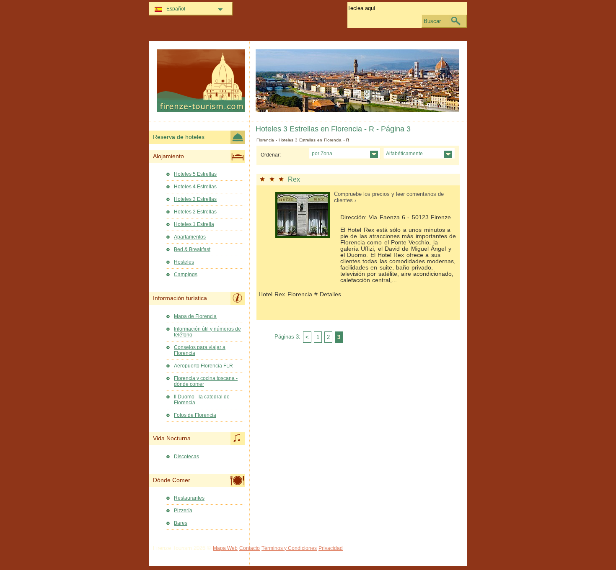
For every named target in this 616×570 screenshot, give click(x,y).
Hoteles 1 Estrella (194, 224)
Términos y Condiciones (289, 548)
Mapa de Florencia (195, 316)
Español (175, 9)
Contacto (249, 548)
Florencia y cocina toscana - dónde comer (206, 381)
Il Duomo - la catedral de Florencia (202, 400)
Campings (185, 274)
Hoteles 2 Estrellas (195, 212)
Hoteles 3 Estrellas (195, 199)
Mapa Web (225, 548)
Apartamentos (190, 237)
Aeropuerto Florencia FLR (203, 366)
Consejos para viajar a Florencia (199, 350)
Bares (180, 523)
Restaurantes (189, 498)
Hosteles (184, 262)
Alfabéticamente (404, 153)
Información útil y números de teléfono (207, 332)
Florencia (265, 140)
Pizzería (183, 511)
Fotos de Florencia (195, 415)
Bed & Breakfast (192, 249)
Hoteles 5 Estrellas (195, 174)
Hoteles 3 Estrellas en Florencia (310, 140)
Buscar (432, 21)
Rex (294, 179)
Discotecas (186, 457)
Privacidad (330, 548)
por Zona (322, 153)
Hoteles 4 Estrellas (195, 187)
